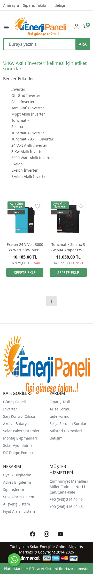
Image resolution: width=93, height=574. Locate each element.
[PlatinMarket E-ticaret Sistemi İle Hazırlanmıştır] (27, 558)
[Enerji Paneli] (40, 26)
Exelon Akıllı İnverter (29, 176)
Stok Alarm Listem (18, 496)
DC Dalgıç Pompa (18, 452)
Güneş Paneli (14, 401)
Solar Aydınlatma (18, 445)
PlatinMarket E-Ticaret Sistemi (31, 568)
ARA (83, 44)
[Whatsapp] (14, 559)
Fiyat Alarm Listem (19, 511)
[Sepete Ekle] (24, 272)
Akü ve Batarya (16, 423)
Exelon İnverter (24, 170)
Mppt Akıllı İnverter (28, 114)
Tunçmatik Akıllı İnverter (32, 139)
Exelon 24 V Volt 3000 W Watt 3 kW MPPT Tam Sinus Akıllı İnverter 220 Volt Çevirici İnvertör (25, 247)
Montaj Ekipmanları (20, 438)
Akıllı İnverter (23, 101)
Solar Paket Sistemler (21, 430)
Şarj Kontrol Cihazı (19, 416)
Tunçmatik (20, 120)
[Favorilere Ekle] (37, 206)
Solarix (17, 126)
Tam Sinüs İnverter (27, 107)
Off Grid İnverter (25, 95)
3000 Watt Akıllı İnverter (32, 157)
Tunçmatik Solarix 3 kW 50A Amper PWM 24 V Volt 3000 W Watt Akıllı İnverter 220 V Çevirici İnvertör (68, 247)
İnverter (18, 89)
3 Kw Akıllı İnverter (27, 151)
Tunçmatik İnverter (27, 132)
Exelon (17, 163)
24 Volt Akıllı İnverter (29, 145)
